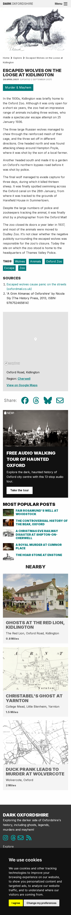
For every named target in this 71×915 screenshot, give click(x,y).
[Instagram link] (6, 839)
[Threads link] (14, 839)
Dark (18, 3)
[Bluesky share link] (48, 400)
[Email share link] (60, 400)
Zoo (22, 268)
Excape (9, 268)
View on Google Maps (22, 385)
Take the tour (19, 490)
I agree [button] (16, 902)
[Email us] (22, 839)
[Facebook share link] (25, 400)
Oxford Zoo (54, 261)
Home (6, 58)
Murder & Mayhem (18, 87)
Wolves (20, 261)
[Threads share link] (36, 400)
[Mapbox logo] (12, 363)
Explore (17, 58)
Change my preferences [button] (41, 902)
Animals (35, 261)
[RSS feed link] (29, 839)
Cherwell (24, 378)
